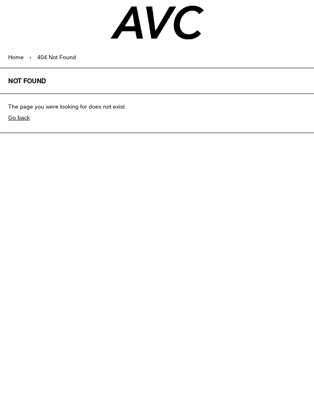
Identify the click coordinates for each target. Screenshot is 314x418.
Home (16, 57)
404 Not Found (56, 57)
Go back (19, 117)
